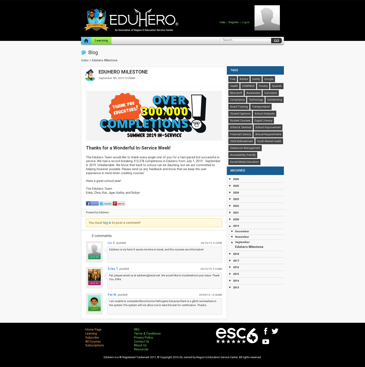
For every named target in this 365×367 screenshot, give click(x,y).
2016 (236, 267)
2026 (236, 179)
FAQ (136, 329)
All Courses (93, 341)
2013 (236, 287)
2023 (236, 199)
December (242, 231)
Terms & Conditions (147, 333)
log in (107, 223)
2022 (236, 205)
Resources (141, 349)
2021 (236, 212)
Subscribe (92, 337)
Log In (245, 22)
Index (85, 60)
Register (234, 22)
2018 (236, 253)
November (242, 236)
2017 (236, 260)
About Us (140, 345)
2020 (236, 219)
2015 (236, 274)
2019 (236, 225)
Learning (101, 40)
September (242, 242)
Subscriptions (94, 345)
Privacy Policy (143, 337)
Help (222, 22)
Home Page (93, 329)
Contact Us (141, 341)
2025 (236, 185)
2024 (236, 192)
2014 (236, 280)
